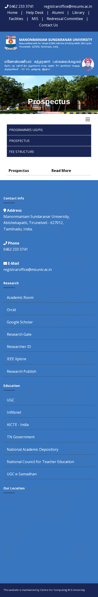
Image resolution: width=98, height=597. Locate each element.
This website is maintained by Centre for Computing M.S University (44, 590)
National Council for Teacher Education (40, 461)
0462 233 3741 (21, 6)
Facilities (16, 18)
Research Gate (19, 334)
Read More (61, 170)
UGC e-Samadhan (22, 473)
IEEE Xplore (16, 358)
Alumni (58, 12)
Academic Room (20, 297)
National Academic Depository (32, 449)
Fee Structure (21, 151)
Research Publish (21, 371)
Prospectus (19, 141)
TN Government (21, 436)
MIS (35, 18)
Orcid (11, 309)
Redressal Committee (65, 18)
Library (78, 12)
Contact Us (48, 25)
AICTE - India (18, 424)
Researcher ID (19, 346)
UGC (10, 400)
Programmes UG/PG (26, 130)
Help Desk (35, 12)
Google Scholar (20, 322)
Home (12, 12)
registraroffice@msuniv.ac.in (68, 6)
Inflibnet (14, 412)
